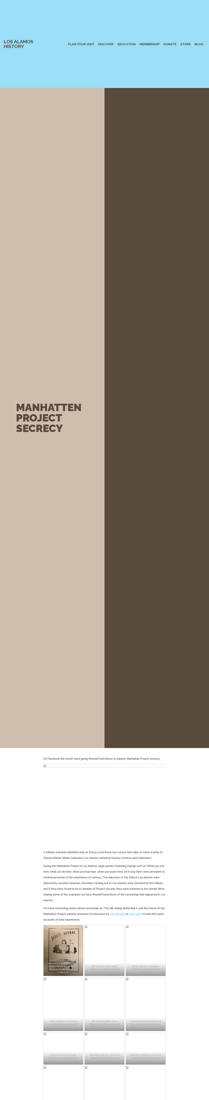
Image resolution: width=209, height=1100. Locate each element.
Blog (199, 44)
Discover (106, 44)
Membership (150, 44)
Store (185, 44)
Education (127, 44)
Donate (170, 44)
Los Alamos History (18, 44)
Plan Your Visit (81, 44)
